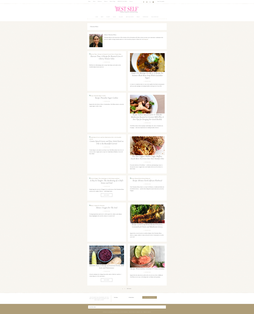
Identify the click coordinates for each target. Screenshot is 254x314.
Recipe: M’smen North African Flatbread (147, 180)
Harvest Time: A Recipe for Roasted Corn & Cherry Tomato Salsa (107, 57)
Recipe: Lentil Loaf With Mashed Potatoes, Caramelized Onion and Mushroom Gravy (147, 225)
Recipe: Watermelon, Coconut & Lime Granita (147, 268)
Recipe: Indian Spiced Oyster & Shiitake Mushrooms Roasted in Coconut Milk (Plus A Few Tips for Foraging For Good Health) (147, 117)
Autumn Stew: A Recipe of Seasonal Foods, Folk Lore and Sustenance (106, 266)
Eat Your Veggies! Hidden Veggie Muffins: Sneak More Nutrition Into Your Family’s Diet (147, 157)
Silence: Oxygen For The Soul (106, 207)
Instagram (145, 39)
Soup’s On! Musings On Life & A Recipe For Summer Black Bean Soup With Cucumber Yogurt (147, 75)
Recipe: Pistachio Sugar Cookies (106, 98)
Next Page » (129, 288)
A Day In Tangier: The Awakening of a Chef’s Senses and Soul (106, 181)
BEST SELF (127, 9)
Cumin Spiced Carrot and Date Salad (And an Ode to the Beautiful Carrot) (106, 142)
